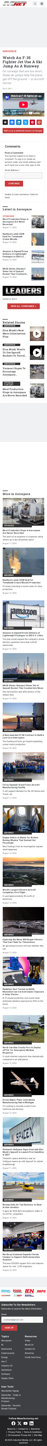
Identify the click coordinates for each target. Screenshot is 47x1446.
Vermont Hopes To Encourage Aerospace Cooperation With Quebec (14, 371)
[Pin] (32, 122)
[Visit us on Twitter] (19, 1423)
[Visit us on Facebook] (13, 1423)
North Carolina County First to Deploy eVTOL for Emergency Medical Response (22, 1050)
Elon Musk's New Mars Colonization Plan (14, 333)
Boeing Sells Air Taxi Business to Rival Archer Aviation (22, 1206)
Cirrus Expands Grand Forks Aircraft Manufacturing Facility (21, 786)
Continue (14, 183)
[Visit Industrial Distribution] (5, 1295)
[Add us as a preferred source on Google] (39, 122)
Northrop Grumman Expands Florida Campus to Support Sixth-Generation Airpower (21, 1257)
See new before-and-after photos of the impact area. (21, 693)
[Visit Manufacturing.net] (17, 1295)
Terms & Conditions (33, 1432)
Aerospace (10, 51)
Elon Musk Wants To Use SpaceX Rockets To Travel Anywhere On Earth (15, 352)
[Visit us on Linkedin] (31, 1423)
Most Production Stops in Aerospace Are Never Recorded (15, 222)
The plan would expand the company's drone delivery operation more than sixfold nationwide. (23, 642)
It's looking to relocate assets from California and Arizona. (19, 1107)
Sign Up (9, 1328)
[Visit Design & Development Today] (5, 1291)
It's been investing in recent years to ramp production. (22, 588)
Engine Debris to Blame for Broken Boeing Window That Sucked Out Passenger (20, 840)
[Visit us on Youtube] (25, 1423)
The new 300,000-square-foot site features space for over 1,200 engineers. (23, 1265)
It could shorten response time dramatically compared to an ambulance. (23, 1058)
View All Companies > (23, 306)
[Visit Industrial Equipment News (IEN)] (29, 1291)
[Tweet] (25, 122)
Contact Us (23, 1429)
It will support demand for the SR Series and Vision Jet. (23, 792)
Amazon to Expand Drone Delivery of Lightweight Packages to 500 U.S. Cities (15, 254)
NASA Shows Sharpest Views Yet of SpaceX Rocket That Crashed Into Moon (16, 271)
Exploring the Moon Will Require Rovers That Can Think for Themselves (23, 940)
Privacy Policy (14, 1432)
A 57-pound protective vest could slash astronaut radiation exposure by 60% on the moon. (23, 1001)
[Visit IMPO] (41, 1291)
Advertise (35, 1429)
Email (3, 1314)
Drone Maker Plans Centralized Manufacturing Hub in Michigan (19, 1101)
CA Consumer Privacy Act (19, 1435)
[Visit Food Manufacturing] (17, 1291)
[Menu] (41, 3)
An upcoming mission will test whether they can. (23, 947)
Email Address (12, 170)
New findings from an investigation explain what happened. (23, 848)
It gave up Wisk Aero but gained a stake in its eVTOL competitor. (22, 1212)
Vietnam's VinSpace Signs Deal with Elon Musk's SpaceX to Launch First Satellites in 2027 (23, 1152)
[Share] (12, 122)
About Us (11, 1429)
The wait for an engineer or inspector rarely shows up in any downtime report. (23, 538)
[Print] (5, 122)
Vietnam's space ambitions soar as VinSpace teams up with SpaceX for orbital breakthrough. (23, 1161)
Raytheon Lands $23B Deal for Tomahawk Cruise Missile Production (13, 237)
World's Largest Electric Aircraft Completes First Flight (19, 891)
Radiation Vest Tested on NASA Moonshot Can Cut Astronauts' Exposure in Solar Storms (23, 992)
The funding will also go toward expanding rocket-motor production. (22, 743)
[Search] (35, 3)
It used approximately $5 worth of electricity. (18, 897)
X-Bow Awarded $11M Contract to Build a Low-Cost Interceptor (23, 736)
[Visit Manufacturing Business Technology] (29, 1295)
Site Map (38, 1435)
